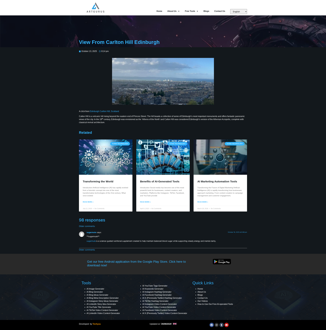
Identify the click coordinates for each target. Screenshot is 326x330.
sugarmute (91, 232)
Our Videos (203, 301)
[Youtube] (226, 325)
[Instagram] (216, 325)
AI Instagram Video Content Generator (159, 304)
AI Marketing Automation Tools (217, 181)
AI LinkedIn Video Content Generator (103, 313)
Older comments (87, 226)
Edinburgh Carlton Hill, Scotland (104, 111)
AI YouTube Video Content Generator (159, 307)
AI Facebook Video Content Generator (159, 310)
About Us (171, 11)
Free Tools (190, 11)
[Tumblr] (221, 325)
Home (159, 11)
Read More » (88, 202)
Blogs (206, 11)
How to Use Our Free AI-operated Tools (215, 304)
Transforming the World (98, 181)
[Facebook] (211, 325)
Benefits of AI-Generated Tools (159, 181)
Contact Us (219, 11)
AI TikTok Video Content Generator (102, 310)
